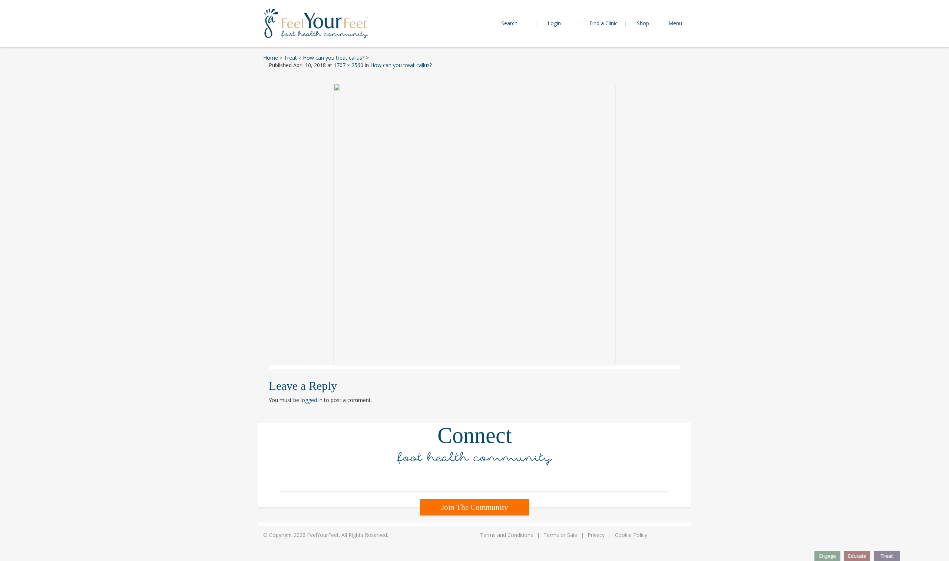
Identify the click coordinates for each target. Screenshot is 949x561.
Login (555, 23)
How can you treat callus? (401, 65)
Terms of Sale (560, 534)
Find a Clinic (603, 23)
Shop (643, 23)
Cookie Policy (631, 534)
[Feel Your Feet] (316, 22)
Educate (857, 555)
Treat (887, 555)
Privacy (596, 534)
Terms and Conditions (506, 534)
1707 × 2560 (348, 65)
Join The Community (474, 507)
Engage (827, 555)
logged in (312, 400)
